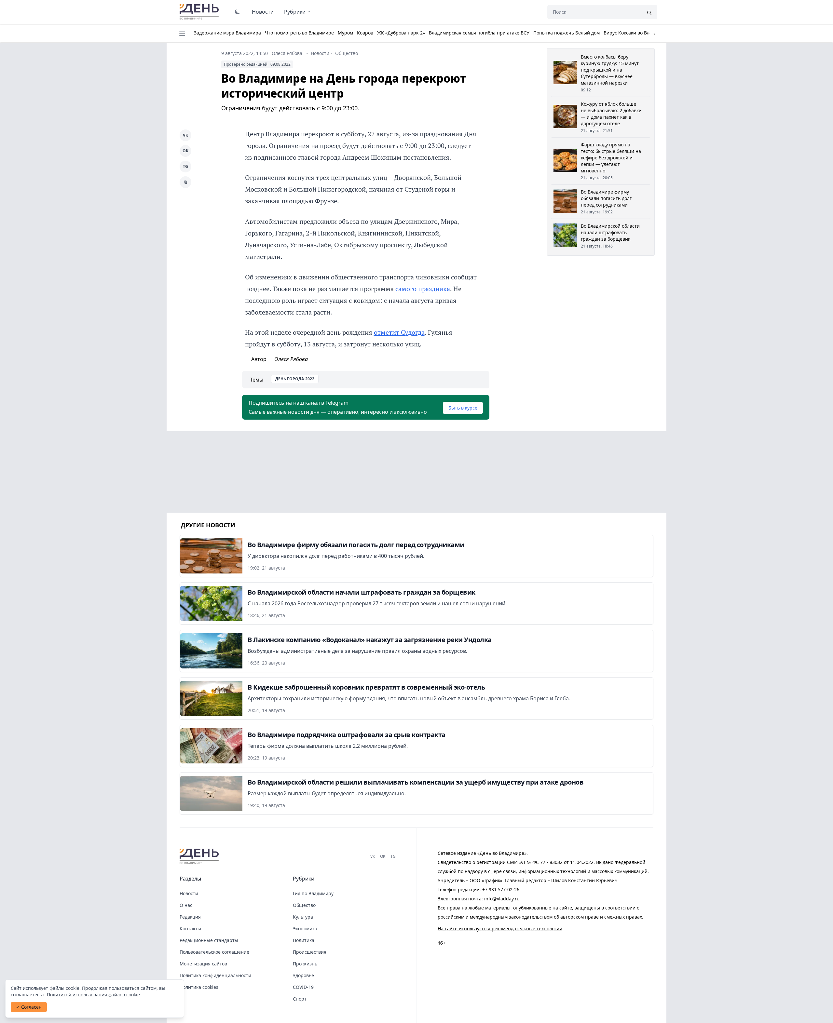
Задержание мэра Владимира (227, 33)
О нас (186, 905)
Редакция (190, 917)
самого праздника (422, 288)
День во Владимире (200, 12)
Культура (303, 917)
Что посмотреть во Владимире (299, 33)
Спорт (300, 999)
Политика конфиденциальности (215, 975)
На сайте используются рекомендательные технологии (500, 928)
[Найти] (649, 12)
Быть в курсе (462, 408)
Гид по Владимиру (313, 893)
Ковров (365, 33)
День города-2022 (294, 379)
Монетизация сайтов (203, 964)
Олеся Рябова (287, 53)
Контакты (190, 928)
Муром (345, 33)
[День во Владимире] (200, 856)
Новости (263, 11)
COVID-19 (303, 987)
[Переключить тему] (237, 12)
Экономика (305, 928)
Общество (346, 53)
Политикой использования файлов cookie (93, 994)
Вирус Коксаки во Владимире (636, 33)
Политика (303, 940)
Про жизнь (305, 964)
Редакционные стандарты (209, 940)
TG (185, 166)
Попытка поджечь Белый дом (566, 33)
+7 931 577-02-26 (500, 889)
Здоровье (303, 975)
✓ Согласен (29, 1007)
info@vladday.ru (502, 898)
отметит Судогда (399, 332)
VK (185, 135)
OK (185, 151)
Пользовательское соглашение (214, 952)
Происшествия (309, 952)
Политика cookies (199, 987)
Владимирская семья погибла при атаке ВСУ (479, 33)
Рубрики (295, 11)
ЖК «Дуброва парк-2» (401, 33)
